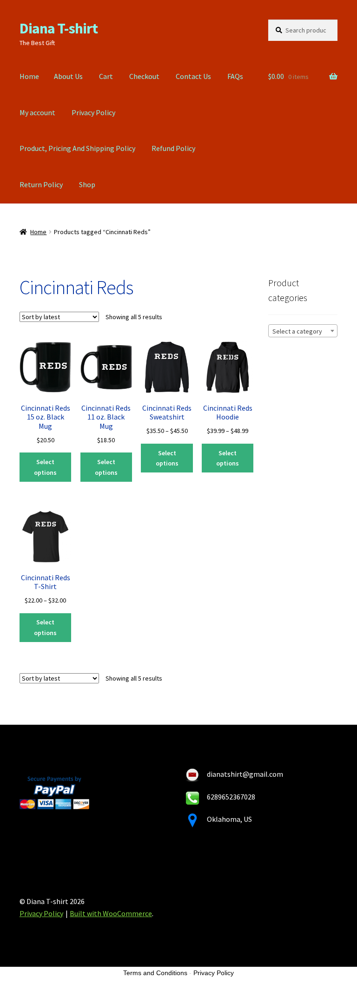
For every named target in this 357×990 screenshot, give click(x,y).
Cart (106, 76)
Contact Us (193, 76)
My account (37, 112)
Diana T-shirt (59, 28)
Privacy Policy (93, 112)
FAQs (235, 76)
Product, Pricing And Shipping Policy (77, 148)
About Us (68, 76)
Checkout (144, 76)
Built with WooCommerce (111, 913)
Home (29, 76)
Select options (45, 467)
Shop (87, 184)
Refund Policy (173, 148)
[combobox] (302, 330)
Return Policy (41, 184)
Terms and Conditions (155, 973)
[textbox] (303, 331)
